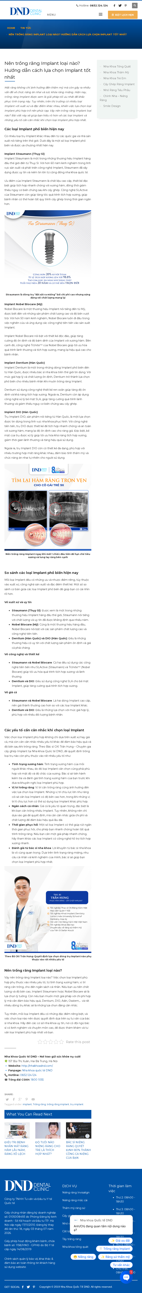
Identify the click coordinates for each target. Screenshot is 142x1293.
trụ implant (76, 1104)
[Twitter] (120, 5)
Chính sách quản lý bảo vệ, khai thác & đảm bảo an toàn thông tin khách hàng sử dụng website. (29, 1263)
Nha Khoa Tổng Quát (117, 66)
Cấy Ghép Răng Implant (119, 84)
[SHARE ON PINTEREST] (26, 1099)
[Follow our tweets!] (28, 1287)
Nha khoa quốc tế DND (37, 1070)
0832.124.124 (99, 5)
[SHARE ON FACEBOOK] (13, 1099)
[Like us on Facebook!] (23, 1287)
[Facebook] (114, 5)
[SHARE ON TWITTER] (7, 1099)
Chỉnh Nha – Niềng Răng (114, 98)
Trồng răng (39, 1104)
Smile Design (112, 106)
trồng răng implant (58, 1104)
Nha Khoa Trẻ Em (114, 78)
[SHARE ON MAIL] (33, 1099)
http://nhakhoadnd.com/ (37, 1065)
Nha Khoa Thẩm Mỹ (116, 72)
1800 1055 (37, 1079)
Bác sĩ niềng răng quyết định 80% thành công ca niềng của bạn (78, 1150)
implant (27, 1104)
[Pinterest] (125, 5)
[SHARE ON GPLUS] (20, 1099)
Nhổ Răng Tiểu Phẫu (116, 90)
